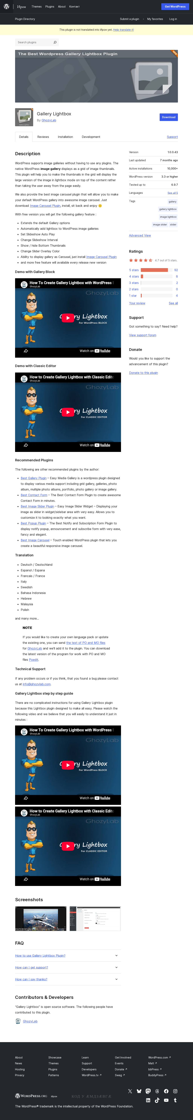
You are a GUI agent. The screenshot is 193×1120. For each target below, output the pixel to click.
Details (23, 137)
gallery (172, 201)
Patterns (53, 1075)
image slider (160, 224)
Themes (53, 1063)
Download (168, 117)
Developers (89, 1069)
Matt (152, 1063)
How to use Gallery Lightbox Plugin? (40, 955)
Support (172, 137)
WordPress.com (159, 1057)
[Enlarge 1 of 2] (61, 911)
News (18, 1063)
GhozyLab (49, 120)
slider (173, 224)
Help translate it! (123, 29)
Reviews (43, 137)
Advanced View (140, 235)
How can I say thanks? (31, 979)
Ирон (54, 1096)
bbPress (155, 1069)
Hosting (20, 1069)
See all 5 (173, 192)
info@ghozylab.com (37, 684)
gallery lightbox (167, 209)
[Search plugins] (55, 42)
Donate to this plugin (143, 373)
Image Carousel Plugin (45, 206)
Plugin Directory (25, 19)
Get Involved (123, 1057)
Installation (65, 137)
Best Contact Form (34, 495)
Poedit (33, 660)
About (19, 1057)
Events (119, 1063)
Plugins (52, 1069)
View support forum (142, 335)
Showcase (54, 1057)
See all (173, 303)
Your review (137, 303)
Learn (85, 1057)
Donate (121, 1069)
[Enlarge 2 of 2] (116, 911)
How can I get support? (31, 967)
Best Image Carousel (35, 540)
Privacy (19, 1075)
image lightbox (168, 216)
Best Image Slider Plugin (37, 506)
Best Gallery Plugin (34, 478)
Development (91, 137)
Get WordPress (175, 6)
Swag (120, 1075)
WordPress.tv (92, 1075)
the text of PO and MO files (85, 643)
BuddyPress (157, 1075)
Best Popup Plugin (33, 523)
